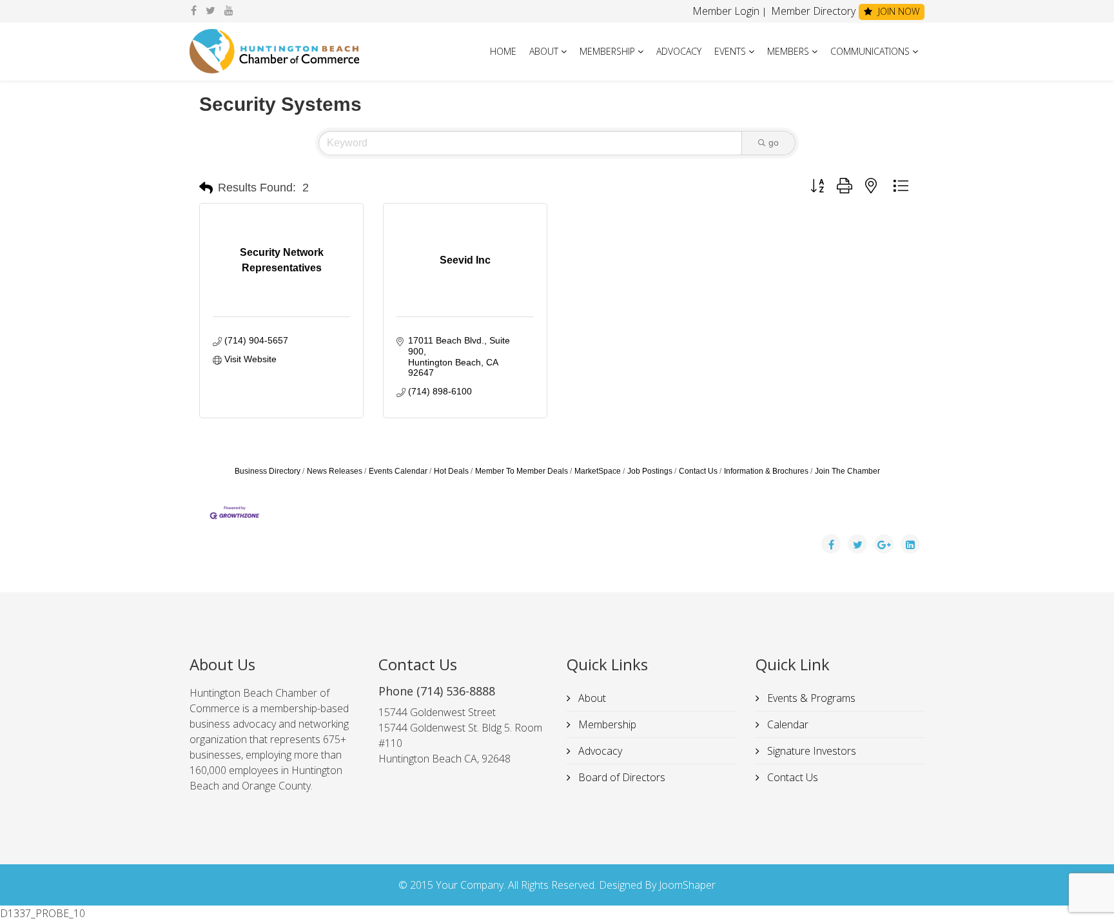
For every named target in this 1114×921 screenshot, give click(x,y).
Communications (870, 51)
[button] (206, 188)
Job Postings (649, 471)
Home (503, 51)
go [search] (773, 142)
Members (788, 51)
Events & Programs (810, 698)
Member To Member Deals (521, 471)
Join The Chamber (847, 471)
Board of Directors (620, 777)
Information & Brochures (766, 471)
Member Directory (811, 11)
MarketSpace (597, 471)
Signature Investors (810, 751)
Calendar (786, 724)
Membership (607, 51)
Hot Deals (451, 471)
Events (730, 51)
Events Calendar (398, 471)
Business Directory (267, 471)
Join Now (897, 11)
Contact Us (698, 471)
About (543, 51)
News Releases (334, 471)
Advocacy (678, 51)
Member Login (725, 11)
